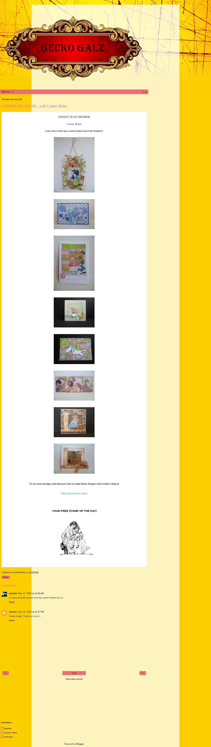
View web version (74, 679)
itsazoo (13, 611)
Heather (8, 728)
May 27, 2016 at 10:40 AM (31, 593)
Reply (12, 602)
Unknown (8, 737)
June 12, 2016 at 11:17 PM (31, 611)
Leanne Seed (10, 732)
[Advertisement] (74, 8)
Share (5, 577)
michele (13, 593)
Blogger (80, 744)
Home (74, 673)
